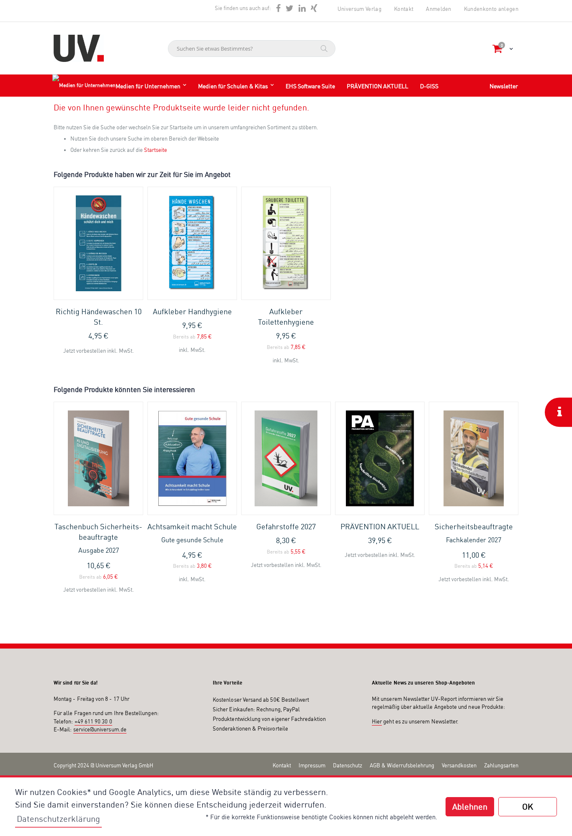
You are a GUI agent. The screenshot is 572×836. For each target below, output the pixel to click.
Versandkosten (459, 765)
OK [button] (527, 806)
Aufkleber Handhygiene (192, 311)
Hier (377, 721)
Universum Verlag (359, 8)
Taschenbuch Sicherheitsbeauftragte (98, 538)
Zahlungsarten (501, 765)
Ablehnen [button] (469, 806)
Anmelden (438, 8)
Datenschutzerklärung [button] (58, 818)
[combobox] (251, 48)
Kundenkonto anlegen (491, 8)
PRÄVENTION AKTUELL (379, 526)
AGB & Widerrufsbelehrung (402, 765)
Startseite (155, 149)
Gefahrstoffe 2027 (286, 526)
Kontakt (403, 8)
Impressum (312, 765)
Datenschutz (347, 765)
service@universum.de (99, 729)
